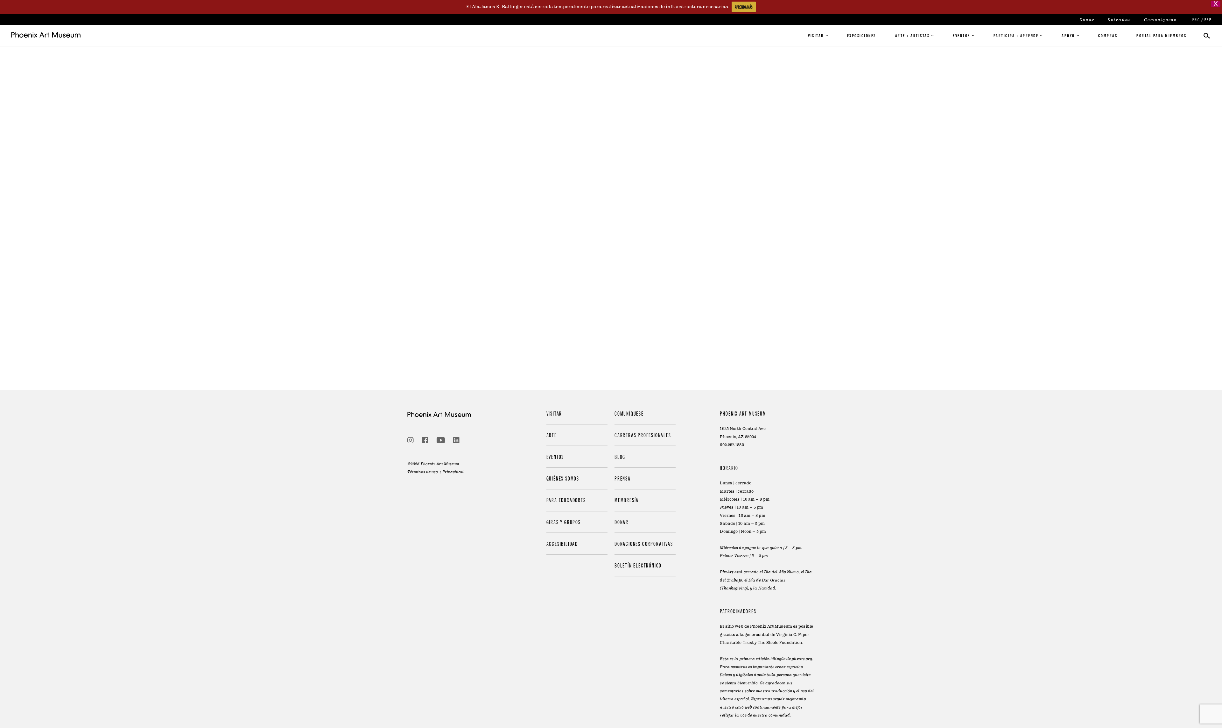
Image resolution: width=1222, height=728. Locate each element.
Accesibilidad (562, 543)
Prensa (623, 478)
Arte (551, 435)
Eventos (961, 35)
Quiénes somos (562, 478)
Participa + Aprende (1016, 35)
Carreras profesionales (643, 435)
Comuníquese (1160, 19)
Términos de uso (422, 472)
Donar (1087, 19)
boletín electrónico (638, 565)
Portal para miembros (1161, 35)
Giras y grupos (563, 521)
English (1195, 19)
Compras (1108, 35)
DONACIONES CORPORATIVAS (644, 543)
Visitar (816, 35)
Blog (620, 456)
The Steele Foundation (780, 642)
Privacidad (453, 472)
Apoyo (1068, 35)
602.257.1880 (732, 444)
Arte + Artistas (912, 35)
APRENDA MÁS (744, 7)
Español (1207, 19)
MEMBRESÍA (627, 499)
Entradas (1119, 19)
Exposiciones (861, 35)
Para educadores (566, 499)
